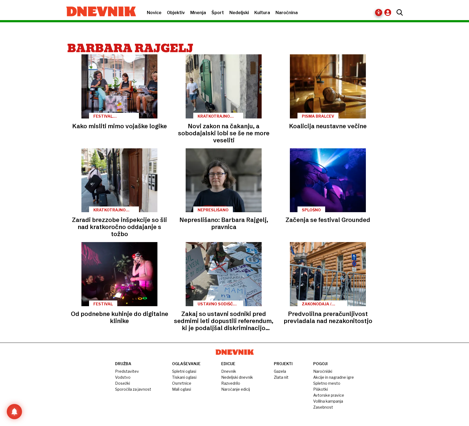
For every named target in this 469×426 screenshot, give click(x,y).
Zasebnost (323, 407)
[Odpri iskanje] (398, 12)
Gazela (280, 371)
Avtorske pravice (328, 395)
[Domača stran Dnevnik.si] (98, 12)
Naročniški (322, 371)
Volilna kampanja (328, 401)
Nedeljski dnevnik (237, 377)
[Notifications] (14, 411)
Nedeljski (239, 12)
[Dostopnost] (378, 12)
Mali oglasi (181, 389)
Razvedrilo (230, 383)
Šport (217, 12)
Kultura (262, 12)
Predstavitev (127, 371)
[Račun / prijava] (389, 12)
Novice (154, 12)
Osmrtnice (181, 383)
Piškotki (320, 389)
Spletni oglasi (184, 371)
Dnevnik (228, 371)
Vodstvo (123, 377)
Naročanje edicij (235, 389)
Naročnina (286, 12)
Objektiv (176, 12)
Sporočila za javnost (133, 389)
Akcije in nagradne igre (333, 377)
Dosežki (122, 383)
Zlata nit (281, 377)
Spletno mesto (326, 383)
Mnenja (198, 12)
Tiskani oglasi (184, 377)
